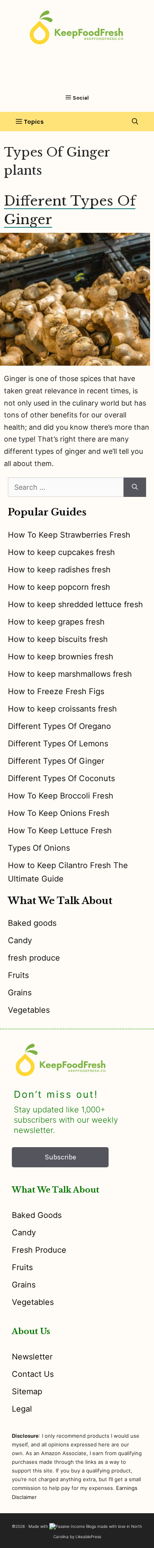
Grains (20, 992)
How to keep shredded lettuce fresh (75, 604)
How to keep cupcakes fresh (61, 552)
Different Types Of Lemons (58, 743)
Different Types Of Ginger (56, 761)
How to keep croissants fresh (62, 709)
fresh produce (34, 958)
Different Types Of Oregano (59, 726)
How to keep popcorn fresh (59, 587)
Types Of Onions (39, 848)
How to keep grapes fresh (56, 622)
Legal (22, 1409)
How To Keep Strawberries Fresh (69, 535)
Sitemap (27, 1391)
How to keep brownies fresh (60, 656)
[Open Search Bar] (135, 121)
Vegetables (29, 1010)
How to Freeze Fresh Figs (56, 691)
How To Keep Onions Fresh (58, 813)
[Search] (135, 487)
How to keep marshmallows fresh (70, 674)
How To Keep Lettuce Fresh (60, 830)
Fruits (18, 975)
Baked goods (32, 923)
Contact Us (33, 1374)
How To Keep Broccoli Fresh (60, 795)
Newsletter (32, 1356)
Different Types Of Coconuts (61, 778)
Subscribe (60, 1157)
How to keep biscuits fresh (58, 639)
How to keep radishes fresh (59, 569)
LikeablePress (88, 1536)
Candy (20, 940)
